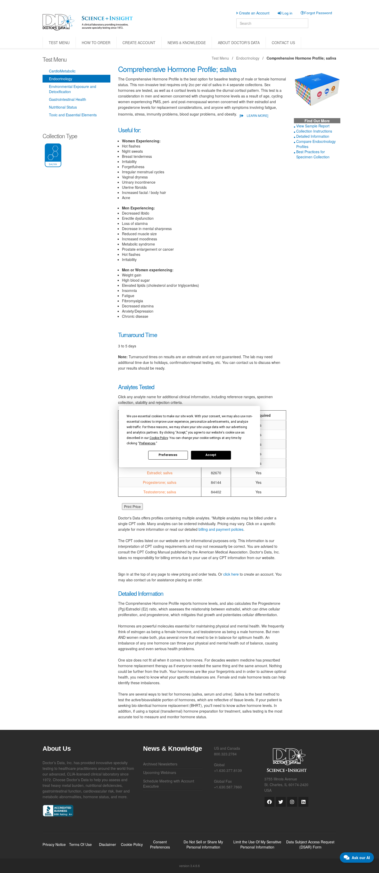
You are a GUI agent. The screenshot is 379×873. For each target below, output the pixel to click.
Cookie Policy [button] (159, 437)
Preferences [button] (147, 443)
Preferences (168, 455)
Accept (210, 455)
